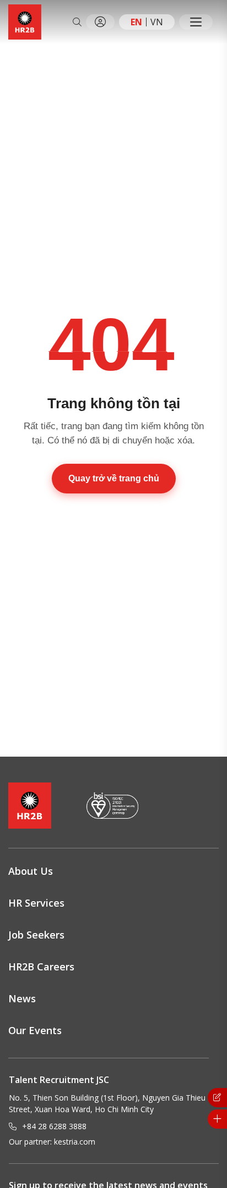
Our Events (35, 1030)
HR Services (36, 902)
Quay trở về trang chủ (113, 478)
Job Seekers (36, 934)
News (22, 998)
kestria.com (74, 1141)
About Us (30, 871)
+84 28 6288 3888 (54, 1126)
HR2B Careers (41, 966)
